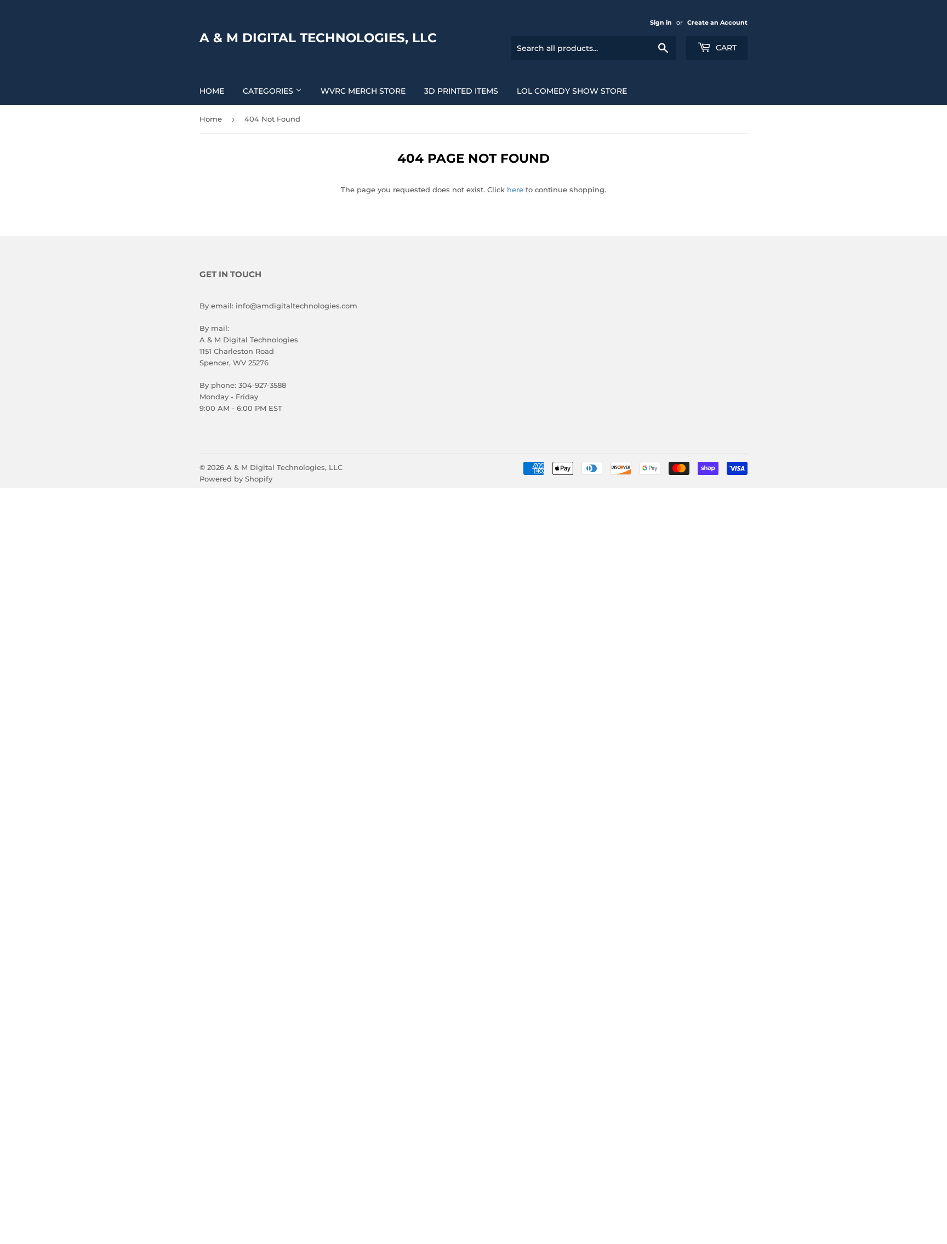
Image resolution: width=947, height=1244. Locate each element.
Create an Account (717, 22)
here (515, 189)
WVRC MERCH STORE (363, 91)
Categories (269, 91)
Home (211, 91)
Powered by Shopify (235, 478)
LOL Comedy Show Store (572, 91)
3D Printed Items (461, 91)
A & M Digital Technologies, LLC (318, 37)
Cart (725, 48)
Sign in (661, 22)
